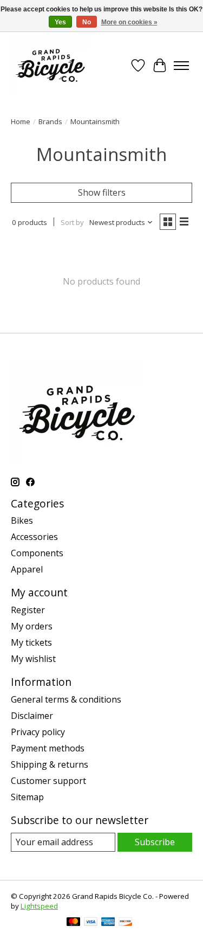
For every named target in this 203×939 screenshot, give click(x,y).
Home (20, 121)
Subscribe (155, 842)
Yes (60, 22)
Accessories (34, 537)
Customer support (48, 781)
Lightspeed (39, 906)
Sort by (72, 222)
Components (37, 553)
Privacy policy (38, 732)
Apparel (27, 569)
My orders (32, 626)
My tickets (31, 642)
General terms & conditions (66, 699)
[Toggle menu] (181, 65)
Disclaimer (32, 716)
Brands (50, 121)
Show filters (102, 192)
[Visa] (91, 922)
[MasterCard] (74, 922)
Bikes (22, 520)
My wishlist (33, 659)
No (86, 22)
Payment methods (47, 748)
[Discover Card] (126, 922)
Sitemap (27, 797)
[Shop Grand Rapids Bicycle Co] (50, 65)
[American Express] (108, 922)
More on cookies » (129, 22)
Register (28, 610)
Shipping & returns (49, 764)
